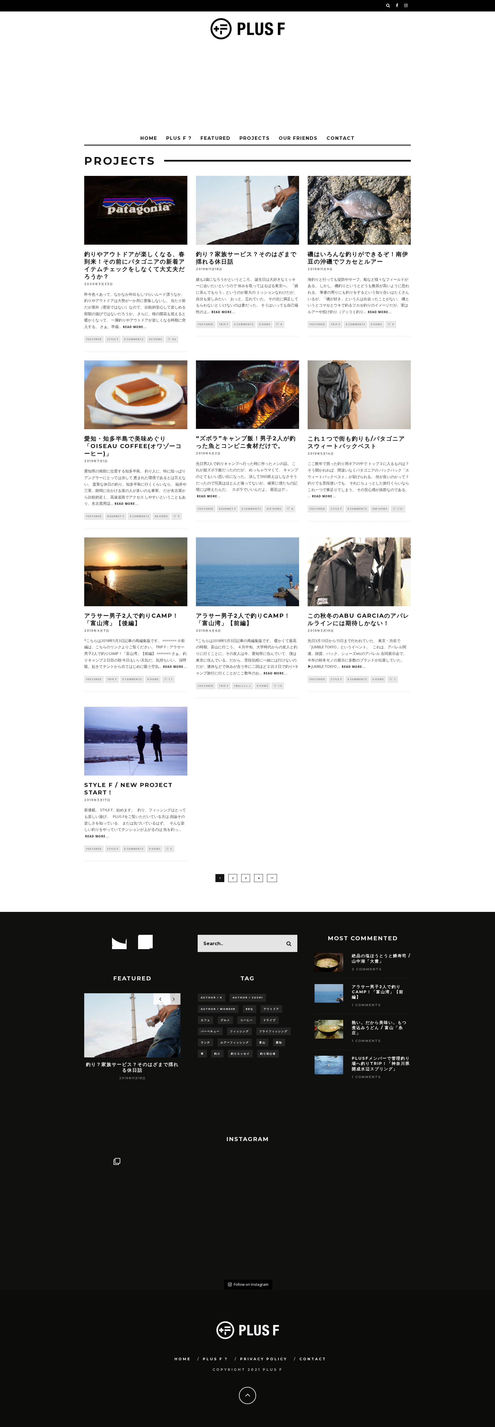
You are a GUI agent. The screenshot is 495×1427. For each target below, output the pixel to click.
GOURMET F (115, 516)
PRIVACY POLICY (263, 1359)
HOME (148, 138)
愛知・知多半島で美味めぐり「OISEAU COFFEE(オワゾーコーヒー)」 (133, 446)
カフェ (205, 1020)
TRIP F (224, 324)
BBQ (249, 1009)
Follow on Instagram (251, 1284)
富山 (262, 1042)
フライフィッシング (273, 1031)
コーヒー (246, 1020)
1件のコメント (242, 685)
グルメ (225, 1020)
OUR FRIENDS (298, 138)
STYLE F (113, 339)
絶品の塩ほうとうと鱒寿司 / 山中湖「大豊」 (381, 958)
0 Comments (134, 339)
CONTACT (341, 138)
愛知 (279, 1042)
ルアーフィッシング (235, 1042)
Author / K (211, 997)
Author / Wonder (218, 1009)
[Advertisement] (247, 89)
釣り (217, 1053)
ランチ (205, 1042)
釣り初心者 (268, 1053)
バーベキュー (210, 1031)
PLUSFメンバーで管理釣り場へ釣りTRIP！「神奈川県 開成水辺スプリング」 (383, 1063)
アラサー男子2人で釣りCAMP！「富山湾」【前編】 (378, 992)
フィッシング (239, 1031)
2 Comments (367, 969)
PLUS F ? (179, 138)
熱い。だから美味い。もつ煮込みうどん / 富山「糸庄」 (379, 1027)
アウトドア (271, 1009)
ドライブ (269, 1020)
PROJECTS (254, 138)
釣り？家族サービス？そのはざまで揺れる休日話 (132, 1067)
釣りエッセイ (240, 1053)
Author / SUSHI (248, 997)
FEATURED (216, 138)
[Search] (388, 5)
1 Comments (366, 1005)
